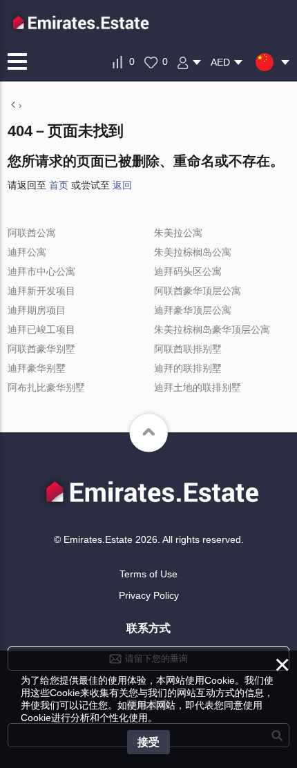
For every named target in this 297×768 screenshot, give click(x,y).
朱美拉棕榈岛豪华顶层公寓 (212, 329)
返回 (122, 185)
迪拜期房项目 (37, 310)
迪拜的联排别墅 (188, 368)
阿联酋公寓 (32, 232)
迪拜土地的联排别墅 (197, 387)
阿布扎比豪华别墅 (46, 387)
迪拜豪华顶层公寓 (192, 310)
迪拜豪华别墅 (37, 368)
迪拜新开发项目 (41, 290)
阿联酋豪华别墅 (41, 348)
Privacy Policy (149, 595)
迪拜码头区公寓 (188, 271)
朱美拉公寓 (178, 232)
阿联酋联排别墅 (188, 348)
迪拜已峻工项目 (41, 329)
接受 (148, 742)
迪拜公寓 (27, 252)
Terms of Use (148, 573)
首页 (58, 185)
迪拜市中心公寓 (41, 271)
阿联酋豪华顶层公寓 (197, 290)
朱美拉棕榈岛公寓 (192, 252)
